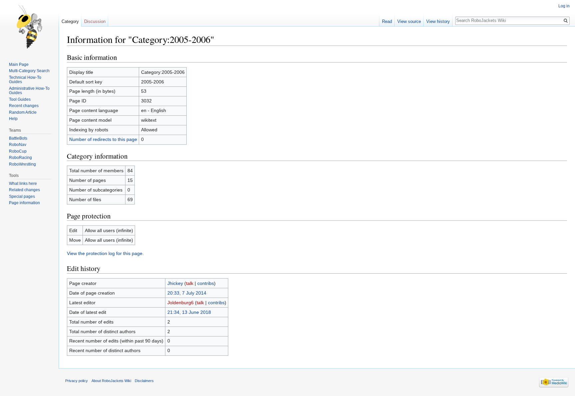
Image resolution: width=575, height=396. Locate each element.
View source (409, 21)
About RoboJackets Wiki (111, 381)
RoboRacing (20, 157)
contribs (205, 283)
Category (70, 21)
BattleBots (18, 138)
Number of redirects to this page (103, 139)
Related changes (24, 190)
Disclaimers (144, 381)
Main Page (19, 64)
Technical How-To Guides (25, 79)
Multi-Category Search (29, 70)
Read (387, 21)
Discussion (94, 21)
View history (438, 21)
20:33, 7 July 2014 (186, 293)
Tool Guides (20, 99)
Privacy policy (76, 381)
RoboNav (17, 144)
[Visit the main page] (29, 26)
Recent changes (24, 105)
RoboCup (18, 151)
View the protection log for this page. (105, 253)
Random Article (23, 112)
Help (13, 118)
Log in (564, 6)
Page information (24, 202)
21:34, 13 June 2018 (189, 312)
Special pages (22, 196)
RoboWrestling (22, 164)
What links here (23, 183)
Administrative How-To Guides (29, 90)
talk (189, 283)
